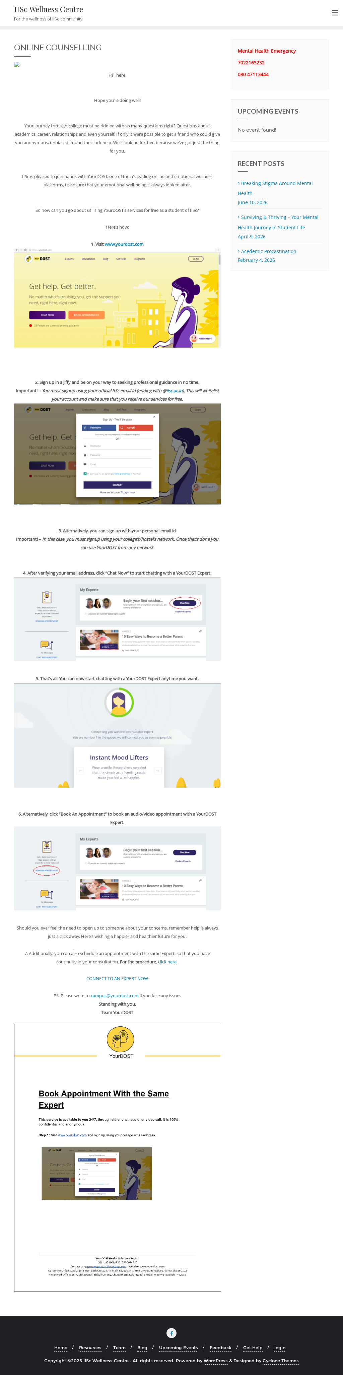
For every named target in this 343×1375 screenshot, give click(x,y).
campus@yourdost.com (115, 996)
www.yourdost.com (124, 244)
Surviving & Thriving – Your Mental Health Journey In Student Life (278, 222)
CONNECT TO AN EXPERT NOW (117, 978)
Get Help (253, 1347)
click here (168, 962)
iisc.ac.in (174, 390)
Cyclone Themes (281, 1360)
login (279, 1347)
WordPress (216, 1360)
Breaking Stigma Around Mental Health (275, 188)
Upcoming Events (178, 1347)
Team (119, 1347)
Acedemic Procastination (268, 251)
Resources (90, 1347)
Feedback (220, 1347)
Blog (142, 1347)
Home (60, 1347)
